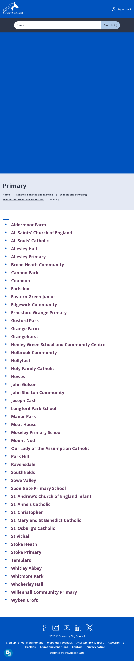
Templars (21, 560)
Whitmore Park (27, 576)
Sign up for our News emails (24, 642)
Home (6, 194)
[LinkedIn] (78, 627)
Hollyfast (20, 360)
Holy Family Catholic (33, 368)
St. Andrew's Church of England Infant (51, 496)
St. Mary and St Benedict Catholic (46, 520)
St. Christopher (27, 512)
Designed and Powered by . (67, 652)
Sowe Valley (23, 480)
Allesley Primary (28, 257)
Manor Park (23, 416)
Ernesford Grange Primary (39, 312)
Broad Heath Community (37, 265)
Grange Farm (25, 328)
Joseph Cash (24, 400)
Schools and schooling (73, 194)
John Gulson (24, 384)
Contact (77, 647)
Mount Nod (23, 440)
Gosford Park (25, 320)
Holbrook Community (34, 352)
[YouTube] (67, 627)
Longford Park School (33, 408)
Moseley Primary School (36, 432)
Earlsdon (20, 289)
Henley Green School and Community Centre (58, 344)
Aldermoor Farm (28, 225)
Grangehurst (24, 336)
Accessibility (116, 642)
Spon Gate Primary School (38, 488)
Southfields (23, 472)
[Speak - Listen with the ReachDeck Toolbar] (8, 653)
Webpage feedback (60, 642)
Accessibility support (90, 642)
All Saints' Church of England (41, 233)
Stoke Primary (26, 552)
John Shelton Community (37, 392)
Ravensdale (23, 464)
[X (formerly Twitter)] (89, 627)
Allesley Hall (24, 249)
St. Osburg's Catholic (33, 528)
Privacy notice (95, 647)
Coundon (20, 281)
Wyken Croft (24, 600)
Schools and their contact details (23, 199)
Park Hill (20, 456)
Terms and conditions (54, 647)
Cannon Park (24, 273)
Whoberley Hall (27, 584)
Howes (18, 376)
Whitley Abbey (26, 568)
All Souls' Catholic (30, 241)
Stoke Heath (24, 544)
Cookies (30, 647)
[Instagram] (55, 627)
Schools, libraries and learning (34, 194)
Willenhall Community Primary (44, 592)
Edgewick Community (34, 305)
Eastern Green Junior (33, 297)
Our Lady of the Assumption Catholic (50, 448)
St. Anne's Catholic (30, 504)
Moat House (23, 424)
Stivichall (21, 536)
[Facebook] (44, 627)
